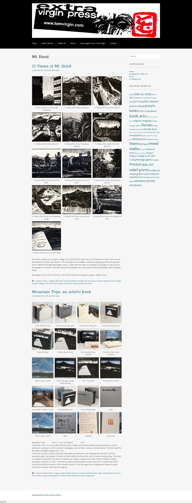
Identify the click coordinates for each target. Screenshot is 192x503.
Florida (146, 125)
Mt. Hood (88, 281)
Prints (34, 43)
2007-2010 (59, 281)
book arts (75, 473)
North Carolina (140, 153)
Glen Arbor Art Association (138, 132)
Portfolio (57, 495)
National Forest (109, 281)
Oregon (118, 281)
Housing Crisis (154, 132)
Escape (154, 121)
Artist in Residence (70, 281)
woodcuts (88, 283)
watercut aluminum (87, 476)
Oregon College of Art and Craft (44, 283)
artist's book (136, 106)
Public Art (62, 43)
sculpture (154, 170)
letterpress (139, 139)
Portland (59, 283)
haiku (100, 473)
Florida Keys (150, 129)
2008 (148, 94)
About (72, 43)
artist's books (66, 473)
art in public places (145, 101)
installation (135, 135)
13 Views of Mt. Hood (51, 66)
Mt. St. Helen (36, 476)
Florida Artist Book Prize (88, 473)
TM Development (147, 177)
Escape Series (135, 125)
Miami (134, 143)
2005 (131, 94)
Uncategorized (135, 79)
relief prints (68, 283)
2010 (154, 94)
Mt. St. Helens (98, 281)
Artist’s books (47, 43)
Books (45, 473)
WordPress (46, 495)
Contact (113, 43)
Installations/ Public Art (138, 74)
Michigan (143, 144)
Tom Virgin (55, 70)
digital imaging (142, 120)
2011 (131, 97)
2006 (137, 94)
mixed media (108, 473)
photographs (53, 476)
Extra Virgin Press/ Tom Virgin (92, 43)
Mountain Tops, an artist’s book (61, 291)
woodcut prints (78, 283)
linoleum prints (152, 139)
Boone (149, 117)
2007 (142, 94)
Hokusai (81, 281)
